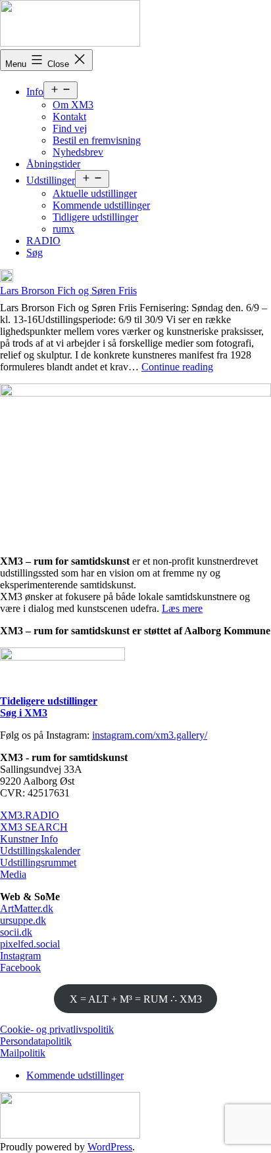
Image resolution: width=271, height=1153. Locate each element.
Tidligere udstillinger (95, 217)
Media (13, 874)
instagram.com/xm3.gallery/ (149, 735)
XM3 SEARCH (34, 827)
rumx (63, 228)
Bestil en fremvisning (97, 140)
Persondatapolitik (36, 1041)
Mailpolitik (22, 1052)
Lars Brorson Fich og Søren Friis (68, 290)
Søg (34, 252)
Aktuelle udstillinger (95, 193)
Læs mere (182, 608)
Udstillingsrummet (38, 862)
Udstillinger (50, 180)
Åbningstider (53, 163)
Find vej (70, 128)
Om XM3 (73, 104)
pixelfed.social (30, 943)
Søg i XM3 (23, 712)
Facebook (20, 967)
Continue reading (177, 366)
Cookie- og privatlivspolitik (57, 1029)
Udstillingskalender (40, 850)
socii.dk (16, 932)
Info (34, 91)
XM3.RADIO (29, 815)
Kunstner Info (29, 838)
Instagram (20, 955)
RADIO (43, 240)
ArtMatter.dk (26, 908)
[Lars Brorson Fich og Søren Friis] (6, 277)
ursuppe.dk (23, 920)
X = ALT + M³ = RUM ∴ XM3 (136, 999)
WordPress (109, 1146)
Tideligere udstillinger (48, 701)
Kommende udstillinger (101, 205)
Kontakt (69, 116)
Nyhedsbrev (78, 152)
